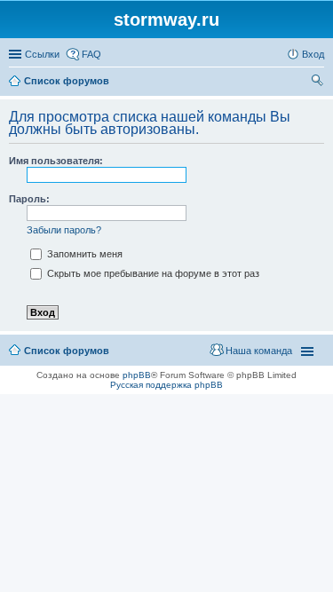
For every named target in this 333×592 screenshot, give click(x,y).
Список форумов (66, 350)
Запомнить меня (83, 254)
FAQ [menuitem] (91, 54)
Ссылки (42, 54)
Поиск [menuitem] (318, 82)
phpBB (137, 375)
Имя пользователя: (56, 160)
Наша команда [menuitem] (259, 350)
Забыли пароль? (64, 230)
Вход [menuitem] (313, 54)
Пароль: (29, 198)
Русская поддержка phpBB (166, 385)
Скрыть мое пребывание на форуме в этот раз (151, 273)
